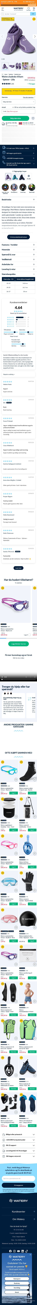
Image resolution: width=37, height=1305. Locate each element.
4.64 (18, 307)
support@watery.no (21, 1233)
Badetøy (17, 1283)
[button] (2, 36)
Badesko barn (17, 74)
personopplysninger (29, 1191)
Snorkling (17, 1288)
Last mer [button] (18, 568)
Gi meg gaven (18, 1185)
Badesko (11, 74)
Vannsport (16, 1279)
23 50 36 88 (20, 1230)
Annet (17, 1292)
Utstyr (5, 74)
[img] (7, 382)
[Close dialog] (30, 1254)
